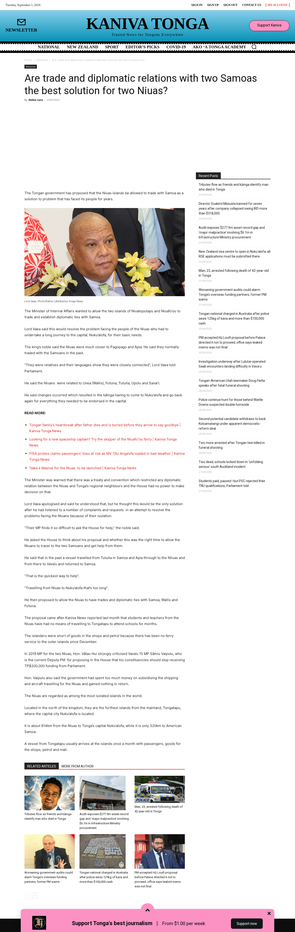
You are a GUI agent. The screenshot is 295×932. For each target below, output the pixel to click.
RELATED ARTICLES (41, 766)
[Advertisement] (147, 138)
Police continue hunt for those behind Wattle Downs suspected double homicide (231, 402)
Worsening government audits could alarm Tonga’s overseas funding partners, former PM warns (48, 877)
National (42, 60)
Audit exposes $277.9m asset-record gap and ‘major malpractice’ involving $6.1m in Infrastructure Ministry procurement (232, 232)
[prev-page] (27, 895)
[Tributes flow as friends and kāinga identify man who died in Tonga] (49, 793)
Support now (247, 923)
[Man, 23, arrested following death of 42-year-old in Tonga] (160, 789)
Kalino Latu (36, 99)
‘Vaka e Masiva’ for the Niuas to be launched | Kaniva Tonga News (82, 468)
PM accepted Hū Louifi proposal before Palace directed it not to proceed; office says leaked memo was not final (232, 342)
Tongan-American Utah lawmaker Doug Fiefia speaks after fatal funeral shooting (232, 383)
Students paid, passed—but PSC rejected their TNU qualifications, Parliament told (232, 483)
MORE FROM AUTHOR (78, 766)
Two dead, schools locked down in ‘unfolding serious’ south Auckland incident (231, 464)
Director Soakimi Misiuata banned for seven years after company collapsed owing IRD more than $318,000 (233, 208)
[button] (254, 46)
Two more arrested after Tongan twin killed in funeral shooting (232, 445)
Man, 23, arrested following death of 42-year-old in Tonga (234, 273)
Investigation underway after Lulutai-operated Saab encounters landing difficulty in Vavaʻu (232, 364)
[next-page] (35, 895)
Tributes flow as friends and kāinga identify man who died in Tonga (233, 187)
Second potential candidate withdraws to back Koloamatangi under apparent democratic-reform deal (232, 423)
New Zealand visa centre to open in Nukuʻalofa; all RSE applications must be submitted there (234, 254)
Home (28, 60)
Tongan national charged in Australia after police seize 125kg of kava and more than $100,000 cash (104, 877)
